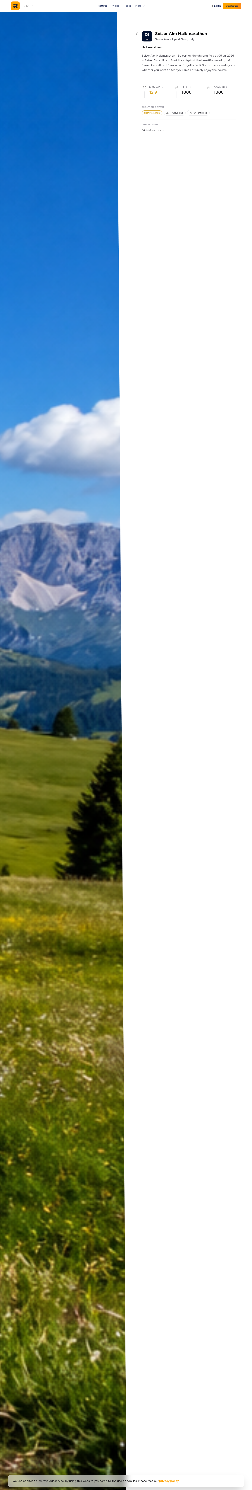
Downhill (219, 87)
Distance (154, 87)
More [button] (138, 5)
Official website (151, 130)
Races (127, 5)
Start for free (232, 6)
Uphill (185, 87)
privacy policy (169, 1481)
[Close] (236, 1481)
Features (102, 5)
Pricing (116, 5)
